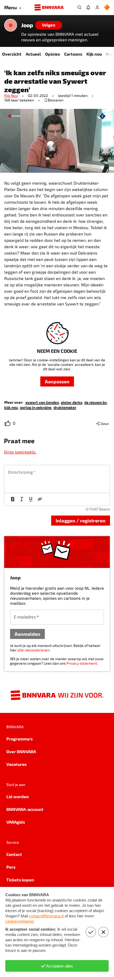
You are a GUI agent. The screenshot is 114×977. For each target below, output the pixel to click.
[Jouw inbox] (88, 7)
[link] (42, 402)
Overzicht (11, 53)
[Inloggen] (97, 7)
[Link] (40, 499)
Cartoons (73, 53)
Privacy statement (82, 663)
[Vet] (12, 499)
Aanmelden (27, 634)
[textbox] (57, 479)
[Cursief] (21, 499)
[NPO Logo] (107, 7)
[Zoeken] (79, 7)
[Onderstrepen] (31, 499)
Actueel (33, 53)
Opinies (52, 53)
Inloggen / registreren (81, 520)
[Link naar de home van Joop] (10, 25)
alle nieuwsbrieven (33, 650)
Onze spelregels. (20, 451)
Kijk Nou (11, 95)
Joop (27, 25)
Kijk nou (94, 53)
